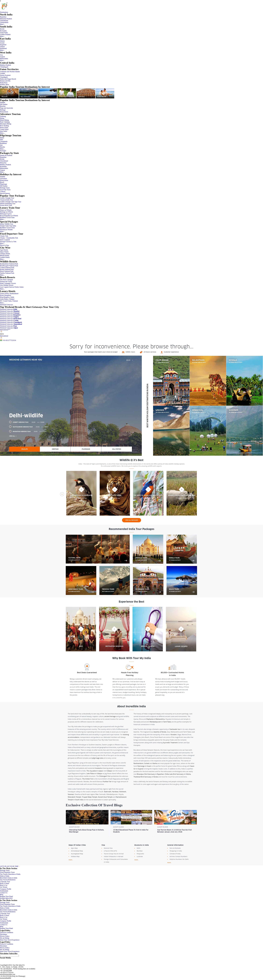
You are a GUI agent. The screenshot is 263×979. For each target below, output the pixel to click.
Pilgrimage (3, 184)
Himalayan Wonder (6, 229)
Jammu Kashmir (5, 75)
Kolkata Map (75, 856)
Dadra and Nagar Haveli (8, 79)
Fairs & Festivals (175, 848)
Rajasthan (3, 17)
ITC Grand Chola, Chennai (9, 301)
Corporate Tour (5, 881)
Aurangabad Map (77, 854)
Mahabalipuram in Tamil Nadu (160, 722)
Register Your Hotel (6, 896)
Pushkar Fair (107, 781)
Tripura (2, 46)
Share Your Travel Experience (9, 940)
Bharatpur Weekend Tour (29, 431)
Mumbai (139, 851)
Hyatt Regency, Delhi (7, 297)
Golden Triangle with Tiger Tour (10, 202)
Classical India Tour (6, 200)
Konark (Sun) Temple (105, 797)
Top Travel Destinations (8, 880)
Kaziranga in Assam (144, 766)
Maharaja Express (6, 214)
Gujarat (2, 57)
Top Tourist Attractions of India (10, 874)
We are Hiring (4, 938)
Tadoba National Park (7, 273)
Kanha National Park (7, 269)
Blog (1, 894)
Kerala (2, 29)
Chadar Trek (4, 236)
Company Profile (5, 889)
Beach (2, 182)
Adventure (3, 178)
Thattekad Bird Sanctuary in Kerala (146, 777)
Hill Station (3, 104)
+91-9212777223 (8, 340)
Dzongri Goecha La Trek (8, 241)
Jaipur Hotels (4, 252)
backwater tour (175, 729)
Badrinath (107, 792)
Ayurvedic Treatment (170, 742)
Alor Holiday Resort (6, 285)
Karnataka (3, 31)
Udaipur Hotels (5, 254)
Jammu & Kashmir (6, 155)
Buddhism (3, 143)
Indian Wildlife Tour (6, 224)
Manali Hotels (4, 255)
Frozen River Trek (6, 205)
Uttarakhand (4, 20)
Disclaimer (3, 934)
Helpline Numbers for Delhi (179, 859)
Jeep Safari (3, 131)
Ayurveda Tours (5, 190)
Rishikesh (122, 792)
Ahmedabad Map (77, 851)
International (5, 330)
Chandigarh (4, 77)
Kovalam (174, 734)
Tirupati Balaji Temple (89, 797)
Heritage (3, 110)
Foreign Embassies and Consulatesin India (116, 860)
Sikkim (2, 41)
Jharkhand (3, 48)
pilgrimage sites (97, 758)
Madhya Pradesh (5, 65)
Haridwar (115, 792)
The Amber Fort (87, 779)
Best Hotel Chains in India (8, 878)
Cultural (2, 191)
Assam (2, 43)
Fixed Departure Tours (7, 872)
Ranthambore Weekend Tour (30, 427)
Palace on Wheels (6, 210)
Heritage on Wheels (6, 212)
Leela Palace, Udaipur (7, 299)
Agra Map (74, 848)
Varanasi (71, 794)
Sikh (1, 139)
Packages (3, 151)
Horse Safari (4, 127)
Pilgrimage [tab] (86, 449)
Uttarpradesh (4, 22)
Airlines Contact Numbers (178, 856)
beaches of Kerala (160, 732)
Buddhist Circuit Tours (7, 228)
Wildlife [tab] (24, 449)
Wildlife (2, 102)
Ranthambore (138, 763)
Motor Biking (4, 120)
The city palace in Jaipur (95, 771)
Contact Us (3, 893)
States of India (4, 876)
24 (15, 340)
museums (98, 768)
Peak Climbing (5, 122)
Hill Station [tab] (116, 449)
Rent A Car (3, 885)
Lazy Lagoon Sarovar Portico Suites (12, 287)
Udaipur (109, 771)
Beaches (2, 106)
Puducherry (3, 83)
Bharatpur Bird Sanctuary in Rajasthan (150, 774)
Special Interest (5, 193)
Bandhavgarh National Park (9, 266)
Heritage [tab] (55, 449)
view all (12, 436)
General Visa (108, 848)
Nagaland (3, 45)
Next (201, 494)
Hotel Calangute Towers (8, 283)
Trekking (3, 116)
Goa (1, 55)
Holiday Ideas (4, 84)
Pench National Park (6, 271)
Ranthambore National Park (9, 264)
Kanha (155, 763)
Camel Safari (4, 129)
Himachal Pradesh (6, 19)
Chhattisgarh (4, 67)
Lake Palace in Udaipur (94, 773)
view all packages (131, 520)
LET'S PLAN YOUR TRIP (9, 866)
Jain (1, 145)
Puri (97, 794)
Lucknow (140, 856)
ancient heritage (110, 716)
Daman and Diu (5, 81)
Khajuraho (140, 854)
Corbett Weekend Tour (28, 422)
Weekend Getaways (6, 305)
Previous (62, 494)
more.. (71, 860)
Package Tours (5, 870)
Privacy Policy (4, 936)
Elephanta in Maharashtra (155, 719)
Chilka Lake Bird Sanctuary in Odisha (178, 774)
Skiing (2, 118)
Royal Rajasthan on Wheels (9, 215)
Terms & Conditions (6, 932)
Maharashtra (4, 58)
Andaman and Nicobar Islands (10, 71)
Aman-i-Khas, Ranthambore (9, 293)
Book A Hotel (4, 883)
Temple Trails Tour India (8, 226)
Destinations (4, 12)
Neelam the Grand (6, 281)
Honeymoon (4, 112)
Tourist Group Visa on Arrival (114, 854)
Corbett (146, 763)
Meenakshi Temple (74, 797)
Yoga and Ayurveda (6, 108)
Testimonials (4, 891)
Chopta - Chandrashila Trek (9, 238)
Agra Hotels (4, 250)
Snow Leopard (5, 240)
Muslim (2, 147)
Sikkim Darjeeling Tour (7, 203)
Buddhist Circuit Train (7, 217)
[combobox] (129, 360)
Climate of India (175, 854)
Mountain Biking (5, 124)
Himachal (3, 163)
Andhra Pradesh (5, 34)
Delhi (138, 848)
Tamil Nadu (4, 32)
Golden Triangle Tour (7, 198)
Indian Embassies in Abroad (113, 856)
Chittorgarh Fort (104, 776)
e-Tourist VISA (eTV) (110, 851)
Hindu (2, 138)
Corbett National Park (7, 267)
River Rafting (4, 126)
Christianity (3, 141)
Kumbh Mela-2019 (6, 898)
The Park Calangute (6, 279)
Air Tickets (3, 887)
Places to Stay (4, 245)
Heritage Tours (5, 188)
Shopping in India (176, 851)
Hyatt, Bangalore (5, 295)
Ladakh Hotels (5, 257)
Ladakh (2, 73)
